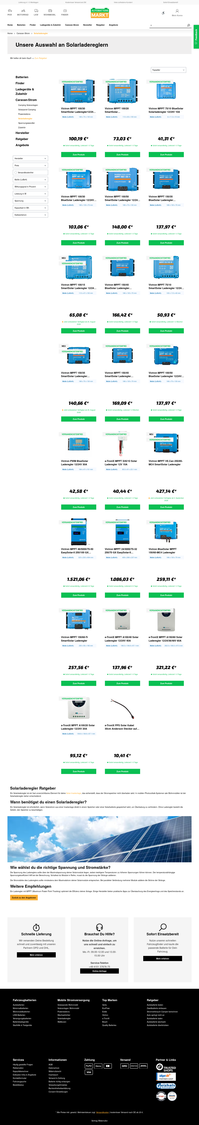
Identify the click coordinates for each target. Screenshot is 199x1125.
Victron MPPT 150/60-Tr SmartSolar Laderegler (74, 638)
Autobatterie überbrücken (158, 1025)
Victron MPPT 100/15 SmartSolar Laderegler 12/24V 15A (78, 286)
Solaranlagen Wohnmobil (68, 1008)
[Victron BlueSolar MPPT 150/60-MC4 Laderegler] (166, 531)
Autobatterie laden (155, 1018)
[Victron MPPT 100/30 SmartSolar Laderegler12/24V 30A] (78, 91)
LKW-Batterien (19, 1015)
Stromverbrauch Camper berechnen (162, 1011)
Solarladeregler (25, 118)
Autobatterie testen (155, 1004)
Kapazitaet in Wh (22, 207)
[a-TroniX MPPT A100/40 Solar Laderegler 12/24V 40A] (122, 619)
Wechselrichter (64, 1015)
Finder (20, 83)
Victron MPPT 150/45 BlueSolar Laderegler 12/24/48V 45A (117, 286)
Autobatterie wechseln (156, 1021)
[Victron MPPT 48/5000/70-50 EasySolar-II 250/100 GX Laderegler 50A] (78, 531)
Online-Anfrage (99, 971)
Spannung (19, 200)
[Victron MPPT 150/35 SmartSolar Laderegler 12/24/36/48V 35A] (78, 355)
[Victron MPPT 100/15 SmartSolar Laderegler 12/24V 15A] (78, 267)
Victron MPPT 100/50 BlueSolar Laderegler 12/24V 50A (165, 374)
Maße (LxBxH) (21, 179)
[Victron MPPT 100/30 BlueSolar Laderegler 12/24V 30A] (78, 179)
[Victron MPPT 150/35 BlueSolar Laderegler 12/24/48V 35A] (166, 179)
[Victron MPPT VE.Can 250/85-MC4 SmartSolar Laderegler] (166, 443)
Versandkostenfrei (25, 172)
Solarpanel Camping (27, 109)
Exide (104, 1011)
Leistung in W (20, 193)
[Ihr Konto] (177, 10)
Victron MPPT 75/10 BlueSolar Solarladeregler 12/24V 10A (166, 110)
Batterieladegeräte (21, 1021)
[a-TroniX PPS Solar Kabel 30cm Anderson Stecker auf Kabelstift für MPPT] (122, 708)
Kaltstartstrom (21, 214)
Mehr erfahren (36, 954)
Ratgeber (22, 139)
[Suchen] (188, 25)
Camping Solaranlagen (28, 105)
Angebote (22, 145)
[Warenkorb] (190, 13)
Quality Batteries (109, 1025)
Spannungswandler (26, 123)
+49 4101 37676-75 (99, 966)
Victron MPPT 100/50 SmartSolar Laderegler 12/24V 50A (122, 198)
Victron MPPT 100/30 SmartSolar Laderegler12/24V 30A (78, 110)
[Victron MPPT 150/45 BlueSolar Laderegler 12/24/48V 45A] (122, 267)
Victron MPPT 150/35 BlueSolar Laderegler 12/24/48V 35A (161, 198)
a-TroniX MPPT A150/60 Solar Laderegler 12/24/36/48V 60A (165, 638)
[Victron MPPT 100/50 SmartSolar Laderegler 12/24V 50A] (122, 179)
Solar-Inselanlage (73, 793)
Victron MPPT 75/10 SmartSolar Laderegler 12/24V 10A (166, 286)
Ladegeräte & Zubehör (25, 91)
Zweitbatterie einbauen (157, 1008)
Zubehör (22, 127)
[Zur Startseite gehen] (99, 13)
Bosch (104, 1021)
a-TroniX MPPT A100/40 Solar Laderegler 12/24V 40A (121, 638)
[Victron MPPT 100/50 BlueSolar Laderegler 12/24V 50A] (166, 355)
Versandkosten (102, 1112)
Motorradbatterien (20, 1008)
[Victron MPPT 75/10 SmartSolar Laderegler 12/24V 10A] (166, 267)
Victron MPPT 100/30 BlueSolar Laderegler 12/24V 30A (77, 198)
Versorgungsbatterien (22, 1018)
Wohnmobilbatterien (21, 1011)
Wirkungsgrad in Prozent (25, 186)
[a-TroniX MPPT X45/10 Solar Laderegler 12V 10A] (122, 443)
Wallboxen (62, 1021)
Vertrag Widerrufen (99, 1120)
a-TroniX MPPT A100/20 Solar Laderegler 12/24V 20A (78, 727)
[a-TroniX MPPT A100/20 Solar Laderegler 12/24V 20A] (78, 708)
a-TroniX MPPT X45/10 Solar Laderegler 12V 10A (121, 462)
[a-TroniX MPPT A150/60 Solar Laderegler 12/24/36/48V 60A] (166, 619)
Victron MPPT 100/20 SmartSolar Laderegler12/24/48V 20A (119, 110)
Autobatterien (18, 1004)
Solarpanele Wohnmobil (68, 1004)
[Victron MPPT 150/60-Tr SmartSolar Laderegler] (78, 619)
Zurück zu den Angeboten (24, 897)
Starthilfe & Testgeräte (22, 1025)
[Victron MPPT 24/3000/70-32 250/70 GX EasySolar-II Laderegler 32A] (122, 531)
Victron (105, 1015)
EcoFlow (106, 1008)
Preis (17, 165)
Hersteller (22, 133)
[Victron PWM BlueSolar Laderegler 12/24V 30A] (78, 443)
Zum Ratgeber (41, 58)
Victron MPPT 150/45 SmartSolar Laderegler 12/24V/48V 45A (118, 374)
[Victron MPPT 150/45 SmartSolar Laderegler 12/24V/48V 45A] (122, 355)
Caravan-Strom (26, 100)
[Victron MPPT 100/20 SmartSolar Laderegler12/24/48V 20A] (122, 91)
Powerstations (24, 114)
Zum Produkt (79, 154)
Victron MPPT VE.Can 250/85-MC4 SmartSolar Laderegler (166, 462)
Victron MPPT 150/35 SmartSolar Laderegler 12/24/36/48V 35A (74, 374)
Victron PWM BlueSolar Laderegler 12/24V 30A (74, 462)
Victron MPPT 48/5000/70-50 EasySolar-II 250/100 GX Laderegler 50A (77, 550)
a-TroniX (105, 1018)
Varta (104, 1004)
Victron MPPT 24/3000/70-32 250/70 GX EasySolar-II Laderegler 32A (121, 550)
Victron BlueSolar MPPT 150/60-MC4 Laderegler (163, 550)
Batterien (22, 77)
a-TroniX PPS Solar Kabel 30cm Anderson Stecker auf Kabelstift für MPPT (121, 727)
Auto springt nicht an (155, 1015)
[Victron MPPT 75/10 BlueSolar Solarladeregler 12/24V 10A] (166, 91)
